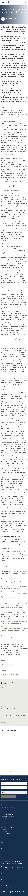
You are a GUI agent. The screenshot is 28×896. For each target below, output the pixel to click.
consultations (13, 456)
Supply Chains (14, 675)
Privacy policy (4, 886)
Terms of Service (5, 892)
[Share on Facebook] (2, 665)
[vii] (5, 456)
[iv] (17, 205)
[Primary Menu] (25, 2)
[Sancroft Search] (22, 2)
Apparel (4, 675)
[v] (12, 415)
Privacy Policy (24, 891)
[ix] (23, 513)
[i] (19, 54)
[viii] (17, 479)
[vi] (25, 440)
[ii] (12, 134)
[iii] (5, 171)
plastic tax (11, 336)
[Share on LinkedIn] (11, 665)
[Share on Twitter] (7, 665)
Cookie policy (13, 886)
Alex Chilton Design (12, 888)
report (23, 31)
